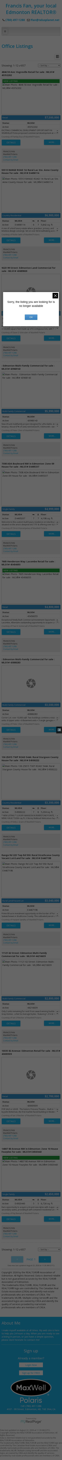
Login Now (31, 1364)
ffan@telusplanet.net (45, 20)
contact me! (33, 1339)
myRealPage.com (31, 1422)
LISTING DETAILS (11, 142)
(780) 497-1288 (10, 157)
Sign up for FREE (31, 1372)
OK (31, 317)
